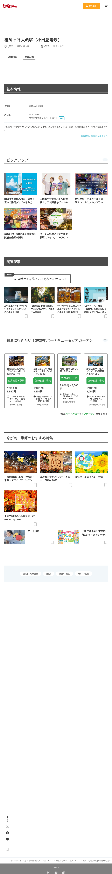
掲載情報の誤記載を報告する (94, 136)
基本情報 (14, 88)
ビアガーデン (88, 413)
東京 (49, 573)
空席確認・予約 (16, 380)
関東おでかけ (34, 860)
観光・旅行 (65, 573)
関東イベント (48, 860)
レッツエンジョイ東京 (17, 860)
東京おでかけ (61, 860)
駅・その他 (84, 573)
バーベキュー (73, 413)
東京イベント (75, 860)
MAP (61, 118)
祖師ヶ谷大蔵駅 (31, 573)
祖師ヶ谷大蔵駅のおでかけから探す (97, 860)
